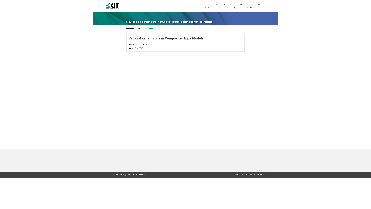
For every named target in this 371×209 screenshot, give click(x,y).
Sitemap (243, 4)
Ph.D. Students (148, 29)
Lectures (222, 8)
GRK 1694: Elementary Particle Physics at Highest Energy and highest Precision (169, 22)
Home (217, 4)
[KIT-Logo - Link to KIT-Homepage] (112, 6)
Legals (223, 4)
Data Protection (233, 4)
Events (229, 8)
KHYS (246, 8)
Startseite (130, 29)
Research (214, 8)
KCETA (252, 8)
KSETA (259, 8)
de (259, 4)
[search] (264, 4)
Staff (207, 8)
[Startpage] (264, 8)
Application (238, 8)
